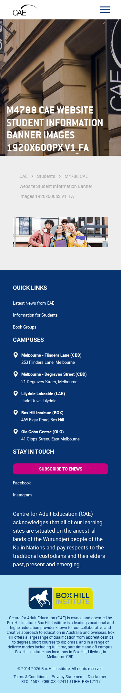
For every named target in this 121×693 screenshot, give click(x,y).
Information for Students (35, 315)
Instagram (22, 495)
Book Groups (24, 327)
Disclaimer (97, 676)
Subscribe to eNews (60, 469)
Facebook (22, 483)
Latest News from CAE (33, 303)
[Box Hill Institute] (60, 607)
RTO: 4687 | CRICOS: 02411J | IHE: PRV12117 (61, 681)
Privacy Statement (68, 676)
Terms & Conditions (30, 676)
